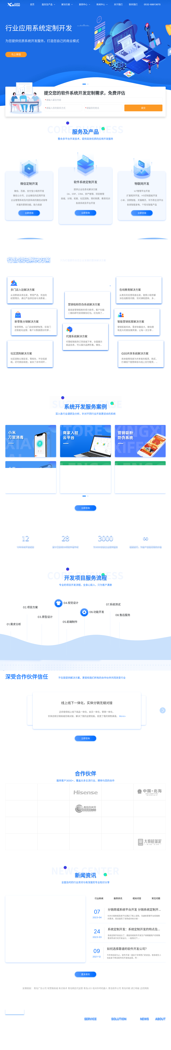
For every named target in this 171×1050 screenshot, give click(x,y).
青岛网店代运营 (75, 1003)
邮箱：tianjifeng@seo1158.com (26, 1038)
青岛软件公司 (114, 1003)
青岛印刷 (126, 1003)
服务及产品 (47, 4)
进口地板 (135, 1003)
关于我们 (118, 4)
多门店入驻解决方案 (119, 1045)
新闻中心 (100, 4)
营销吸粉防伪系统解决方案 (122, 1041)
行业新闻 (99, 912)
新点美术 (63, 1003)
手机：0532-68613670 (22, 1034)
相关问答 (137, 912)
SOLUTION (118, 1034)
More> (115, 721)
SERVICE (90, 1034)
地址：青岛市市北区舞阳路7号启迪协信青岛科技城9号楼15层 (40, 1042)
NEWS (144, 1034)
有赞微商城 (52, 1003)
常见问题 (156, 912)
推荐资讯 (118, 912)
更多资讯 (85, 990)
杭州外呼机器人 (100, 1003)
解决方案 (65, 4)
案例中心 (83, 4)
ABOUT (160, 1034)
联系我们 (133, 4)
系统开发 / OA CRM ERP (94, 1045)
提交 (143, 108)
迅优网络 (144, 1003)
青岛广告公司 (40, 1003)
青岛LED (87, 1003)
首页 (32, 4)
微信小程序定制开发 (92, 1041)
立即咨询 (29, 213)
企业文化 (159, 1045)
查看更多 (85, 370)
